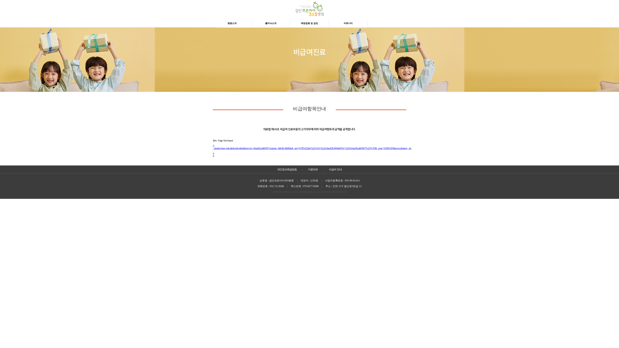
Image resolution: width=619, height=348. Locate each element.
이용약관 (313, 169)
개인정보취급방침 (287, 169)
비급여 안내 (335, 169)
